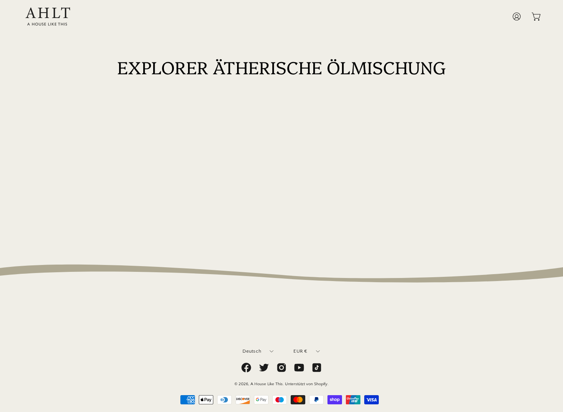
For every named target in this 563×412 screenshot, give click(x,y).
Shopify (320, 384)
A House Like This (266, 384)
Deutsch (251, 351)
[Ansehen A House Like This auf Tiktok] (316, 367)
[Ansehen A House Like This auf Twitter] (264, 367)
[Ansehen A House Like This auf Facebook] (246, 367)
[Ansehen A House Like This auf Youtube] (299, 367)
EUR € (300, 351)
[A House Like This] (48, 16)
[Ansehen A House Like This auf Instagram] (281, 367)
